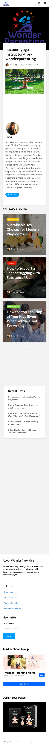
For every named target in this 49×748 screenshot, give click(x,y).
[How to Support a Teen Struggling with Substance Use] (24, 277)
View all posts (12, 195)
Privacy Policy (10, 597)
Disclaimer (8, 592)
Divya (11, 65)
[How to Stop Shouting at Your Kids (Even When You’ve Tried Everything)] (24, 321)
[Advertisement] (24, 107)
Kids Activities (13, 219)
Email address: (9, 623)
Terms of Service (11, 603)
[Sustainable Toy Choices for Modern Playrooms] (24, 234)
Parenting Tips (13, 306)
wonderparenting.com (27, 742)
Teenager (11, 263)
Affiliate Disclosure (12, 608)
